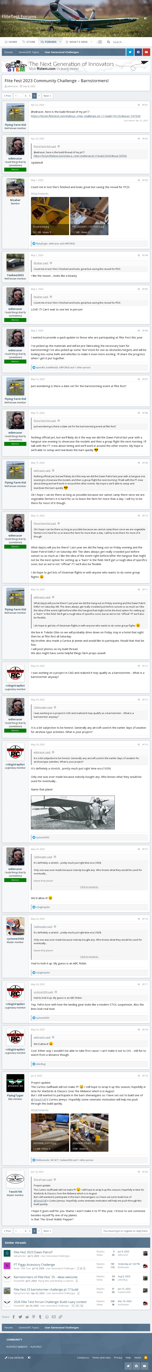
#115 (145, 849)
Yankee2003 (15, 275)
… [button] (21, 95)
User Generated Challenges (55, 1256)
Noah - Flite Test (22, 1268)
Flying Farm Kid (15, 124)
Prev (8, 95)
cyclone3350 (15, 938)
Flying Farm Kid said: (45, 146)
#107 (145, 379)
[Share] (138, 105)
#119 (145, 1075)
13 (81, 1305)
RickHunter (123, 1267)
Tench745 (15, 1191)
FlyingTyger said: (43, 1179)
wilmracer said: (42, 470)
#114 (145, 744)
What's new (79, 42)
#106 (145, 330)
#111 (145, 589)
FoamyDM (19, 1280)
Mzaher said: (41, 263)
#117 (145, 984)
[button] (60, 41)
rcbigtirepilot (15, 685)
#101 (145, 104)
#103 (145, 180)
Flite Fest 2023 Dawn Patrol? (33, 1252)
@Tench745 (38, 1099)
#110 (145, 515)
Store (30, 42)
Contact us (83, 1357)
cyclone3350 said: (43, 992)
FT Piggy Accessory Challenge (34, 1265)
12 (77, 1305)
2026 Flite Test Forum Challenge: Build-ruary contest (50, 1302)
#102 (145, 138)
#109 (145, 462)
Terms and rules (101, 1357)
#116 (145, 918)
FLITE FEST (36, 1346)
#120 (145, 1171)
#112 (145, 665)
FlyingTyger (15, 1095)
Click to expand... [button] (89, 887)
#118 (145, 1029)
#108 (145, 412)
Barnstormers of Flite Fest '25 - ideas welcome (45, 1277)
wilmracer (12, 86)
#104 (145, 255)
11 (73, 1305)
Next (46, 95)
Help (128, 1357)
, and (55, 243)
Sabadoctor (20, 1256)
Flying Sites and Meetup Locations (55, 1280)
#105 (145, 289)
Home (13, 42)
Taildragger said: (43, 707)
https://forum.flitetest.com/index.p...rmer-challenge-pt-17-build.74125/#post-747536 (86, 116)
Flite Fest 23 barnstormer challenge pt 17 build (46, 1289)
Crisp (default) (15, 1357)
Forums (51, 42)
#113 (145, 699)
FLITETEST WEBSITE (16, 1346)
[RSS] (145, 1358)
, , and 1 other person (63, 367)
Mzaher (15, 200)
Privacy (118, 1357)
